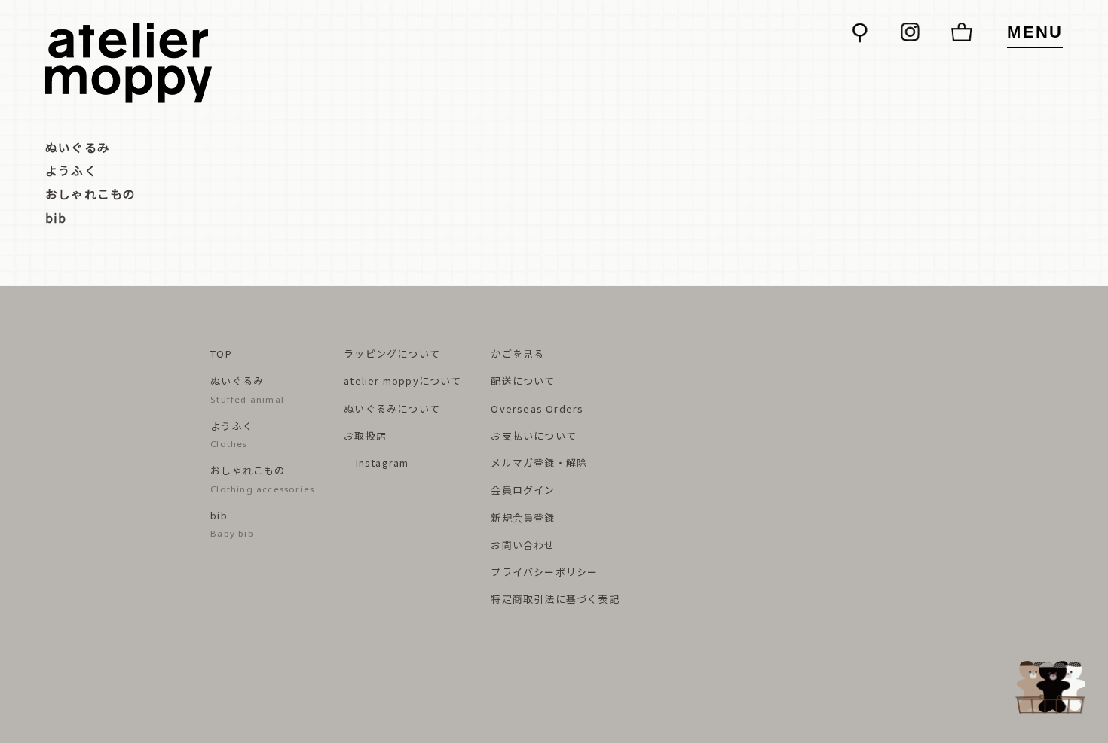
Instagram (380, 462)
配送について (523, 380)
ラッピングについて (392, 353)
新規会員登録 (523, 517)
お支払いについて (534, 435)
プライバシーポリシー (544, 572)
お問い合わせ (523, 544)
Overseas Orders (537, 408)
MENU (1035, 32)
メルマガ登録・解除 (539, 462)
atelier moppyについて (402, 380)
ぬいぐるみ (77, 147)
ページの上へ (1053, 687)
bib (56, 217)
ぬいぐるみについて (392, 408)
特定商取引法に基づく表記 (555, 599)
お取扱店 (365, 435)
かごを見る (517, 353)
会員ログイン (523, 490)
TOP (221, 353)
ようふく (71, 170)
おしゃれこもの (90, 193)
